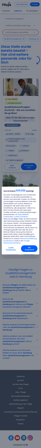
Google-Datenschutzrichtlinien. (16, 242)
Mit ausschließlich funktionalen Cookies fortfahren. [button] (16, 215)
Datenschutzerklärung (28, 238)
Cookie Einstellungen (11, 248)
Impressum (9, 241)
